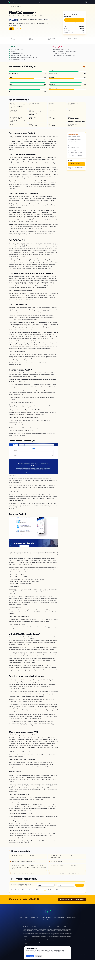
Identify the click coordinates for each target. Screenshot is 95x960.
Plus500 (74, 20)
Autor (38, 917)
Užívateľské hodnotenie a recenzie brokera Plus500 (74, 143)
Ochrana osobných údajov (59, 917)
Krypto (40, 2)
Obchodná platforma (72, 145)
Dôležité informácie (72, 141)
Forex (58, 2)
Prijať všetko (30, 956)
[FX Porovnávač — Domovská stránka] (47, 911)
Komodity (52, 2)
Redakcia (33, 917)
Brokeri (45, 2)
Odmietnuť (38, 956)
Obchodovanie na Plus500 (73, 147)
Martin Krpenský (13, 15)
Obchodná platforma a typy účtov (74, 139)
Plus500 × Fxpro (49, 889)
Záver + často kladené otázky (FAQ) (75, 155)
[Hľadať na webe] (86, 2)
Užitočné (80, 2)
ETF (74, 2)
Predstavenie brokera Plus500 (74, 136)
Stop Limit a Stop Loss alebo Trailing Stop (76, 154)
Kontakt (26, 917)
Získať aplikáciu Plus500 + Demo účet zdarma (74, 164)
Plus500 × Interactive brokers (27, 889)
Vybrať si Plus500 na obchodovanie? (75, 152)
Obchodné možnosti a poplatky (74, 137)
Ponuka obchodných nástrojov (74, 149)
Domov (10, 6)
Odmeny (26, 2)
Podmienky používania (46, 917)
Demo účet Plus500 (72, 150)
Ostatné (64, 2)
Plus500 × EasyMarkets (39, 889)
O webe (20, 917)
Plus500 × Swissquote (59, 889)
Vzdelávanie (33, 2)
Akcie (70, 2)
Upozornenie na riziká (71, 917)
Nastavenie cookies (47, 919)
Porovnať (79, 885)
